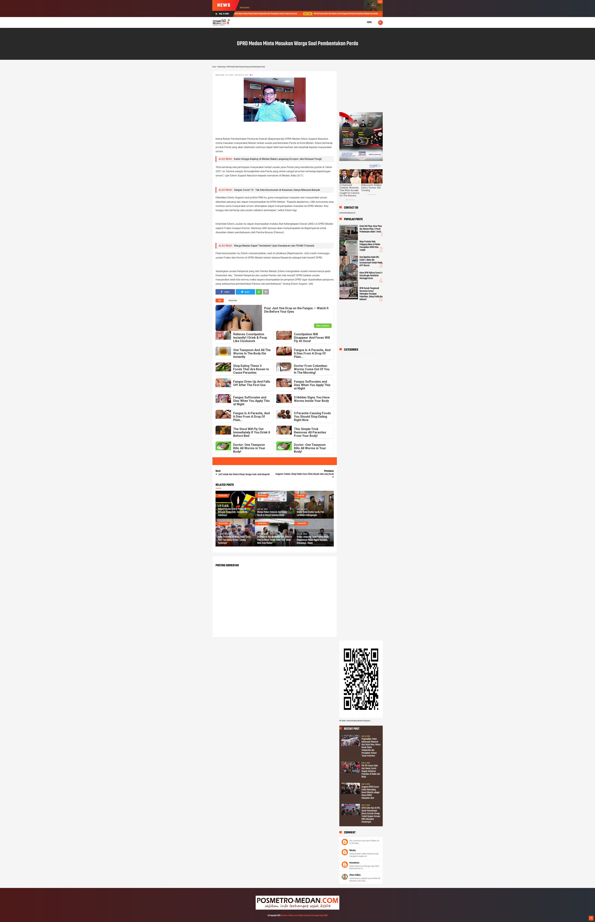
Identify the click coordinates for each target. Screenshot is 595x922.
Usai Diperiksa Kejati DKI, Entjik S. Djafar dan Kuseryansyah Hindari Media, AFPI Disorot (371, 261)
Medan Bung (233, 300)
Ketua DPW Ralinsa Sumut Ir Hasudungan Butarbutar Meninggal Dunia (370, 275)
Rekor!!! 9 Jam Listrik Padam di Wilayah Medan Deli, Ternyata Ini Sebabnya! (232, 512)
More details (322, 325)
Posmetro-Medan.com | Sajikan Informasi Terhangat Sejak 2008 (304, 915)
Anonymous (354, 862)
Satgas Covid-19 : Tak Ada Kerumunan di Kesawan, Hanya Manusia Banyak (277, 189)
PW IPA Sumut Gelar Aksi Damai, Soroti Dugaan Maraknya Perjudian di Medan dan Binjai (284, 13)
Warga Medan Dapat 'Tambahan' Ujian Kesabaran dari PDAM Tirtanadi (274, 245)
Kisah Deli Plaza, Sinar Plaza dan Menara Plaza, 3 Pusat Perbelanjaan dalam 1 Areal (370, 229)
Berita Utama (223, 523)
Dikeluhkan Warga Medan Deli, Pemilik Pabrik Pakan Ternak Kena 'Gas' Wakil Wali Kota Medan (274, 540)
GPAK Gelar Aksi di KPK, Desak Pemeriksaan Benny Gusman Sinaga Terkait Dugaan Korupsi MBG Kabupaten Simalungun (370, 815)
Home (369, 22)
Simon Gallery (355, 875)
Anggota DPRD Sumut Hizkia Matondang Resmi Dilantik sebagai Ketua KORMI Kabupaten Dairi (367, 13)
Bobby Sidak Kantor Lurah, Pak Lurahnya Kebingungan (310, 514)
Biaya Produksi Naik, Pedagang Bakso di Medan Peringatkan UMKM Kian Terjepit (369, 246)
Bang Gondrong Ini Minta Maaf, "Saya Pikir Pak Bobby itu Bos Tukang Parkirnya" (234, 540)
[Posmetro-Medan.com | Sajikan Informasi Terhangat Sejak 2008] (297, 909)
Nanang (352, 850)
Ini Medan (301, 495)
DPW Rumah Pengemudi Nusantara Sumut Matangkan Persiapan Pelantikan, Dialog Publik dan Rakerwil (371, 294)
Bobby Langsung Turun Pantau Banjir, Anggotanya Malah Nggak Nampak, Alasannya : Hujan (313, 540)
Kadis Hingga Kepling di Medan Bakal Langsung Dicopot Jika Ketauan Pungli (278, 158)
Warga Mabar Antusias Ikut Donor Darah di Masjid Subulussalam (272, 514)
